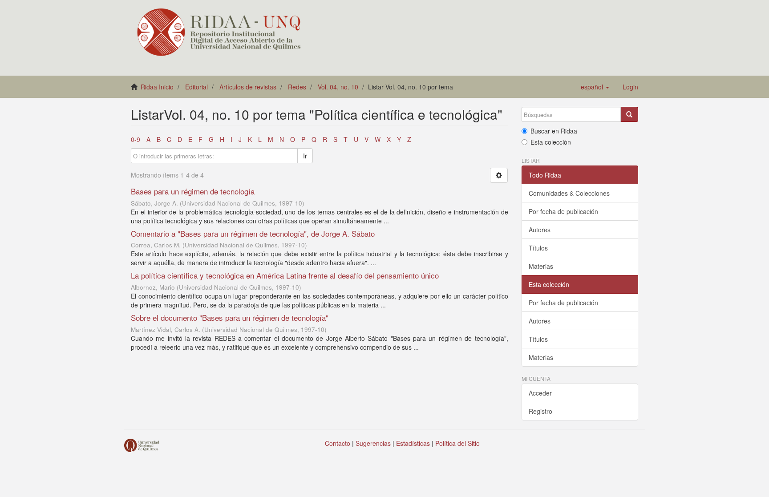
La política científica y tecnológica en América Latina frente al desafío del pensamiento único (285, 275)
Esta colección (550, 141)
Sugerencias (373, 443)
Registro (540, 411)
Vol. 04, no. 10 (338, 86)
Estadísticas (413, 443)
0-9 (135, 139)
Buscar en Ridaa (553, 130)
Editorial (196, 86)
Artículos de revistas (247, 86)
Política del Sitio (457, 443)
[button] (595, 87)
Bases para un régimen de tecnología (193, 191)
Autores (539, 229)
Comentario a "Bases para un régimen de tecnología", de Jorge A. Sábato (253, 233)
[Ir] (629, 114)
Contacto (337, 443)
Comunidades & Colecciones (569, 193)
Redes (297, 86)
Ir (305, 155)
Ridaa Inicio (157, 86)
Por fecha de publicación (563, 211)
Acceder (540, 392)
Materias (541, 266)
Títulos (538, 247)
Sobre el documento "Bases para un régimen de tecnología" (229, 317)
